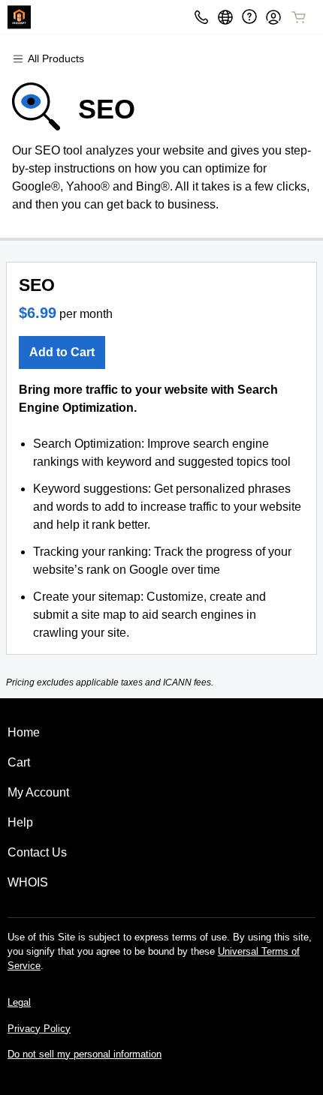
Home (24, 732)
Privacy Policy (39, 1028)
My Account (38, 792)
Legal (19, 1002)
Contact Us (37, 852)
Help (20, 822)
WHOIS (28, 882)
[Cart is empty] (298, 17)
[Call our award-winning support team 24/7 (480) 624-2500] (249, 17)
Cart (19, 762)
